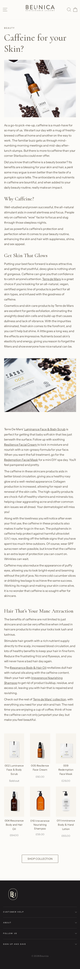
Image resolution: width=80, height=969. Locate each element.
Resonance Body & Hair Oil (28, 667)
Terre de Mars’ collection (49, 699)
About (7, 923)
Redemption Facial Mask (21, 460)
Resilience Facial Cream (21, 444)
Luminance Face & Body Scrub (44, 429)
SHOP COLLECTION (40, 858)
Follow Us (10, 933)
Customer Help (13, 912)
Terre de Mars (51, 279)
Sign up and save (14, 944)
